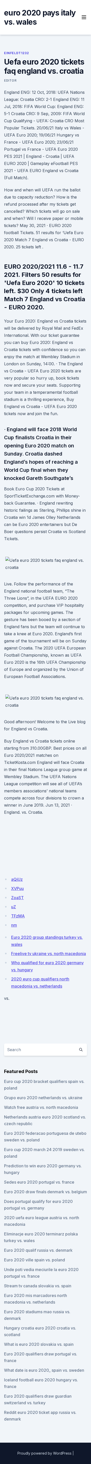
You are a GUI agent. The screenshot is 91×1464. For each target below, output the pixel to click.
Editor (10, 80)
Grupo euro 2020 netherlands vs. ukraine (43, 1097)
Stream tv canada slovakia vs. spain (37, 1285)
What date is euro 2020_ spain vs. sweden (44, 1370)
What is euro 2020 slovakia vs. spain (39, 1344)
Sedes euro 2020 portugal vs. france (39, 1182)
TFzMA (18, 915)
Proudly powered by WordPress (44, 1453)
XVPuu (17, 888)
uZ (13, 906)
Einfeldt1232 (16, 53)
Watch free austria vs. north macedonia (41, 1107)
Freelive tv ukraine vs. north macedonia (48, 953)
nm (14, 925)
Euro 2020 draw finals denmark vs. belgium (45, 1191)
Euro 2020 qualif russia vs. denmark (38, 1250)
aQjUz (17, 879)
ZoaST (17, 897)
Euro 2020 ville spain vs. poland (34, 1259)
